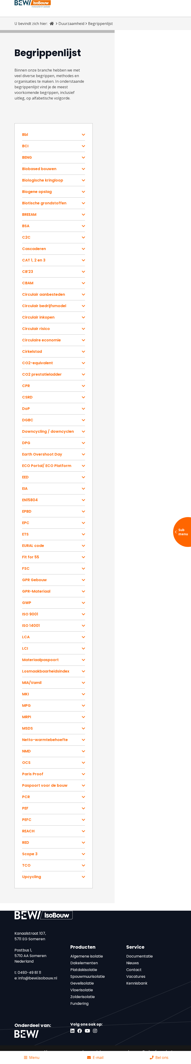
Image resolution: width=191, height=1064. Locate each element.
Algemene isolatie (86, 956)
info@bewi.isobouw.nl (37, 978)
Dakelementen (84, 963)
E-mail (98, 1057)
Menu (34, 1057)
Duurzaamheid (71, 23)
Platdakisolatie (83, 969)
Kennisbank (136, 983)
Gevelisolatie (82, 983)
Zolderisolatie (82, 996)
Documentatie (139, 956)
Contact (134, 969)
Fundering (79, 1003)
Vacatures (135, 976)
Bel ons (161, 1057)
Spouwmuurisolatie (87, 976)
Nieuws (132, 963)
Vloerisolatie (81, 990)
